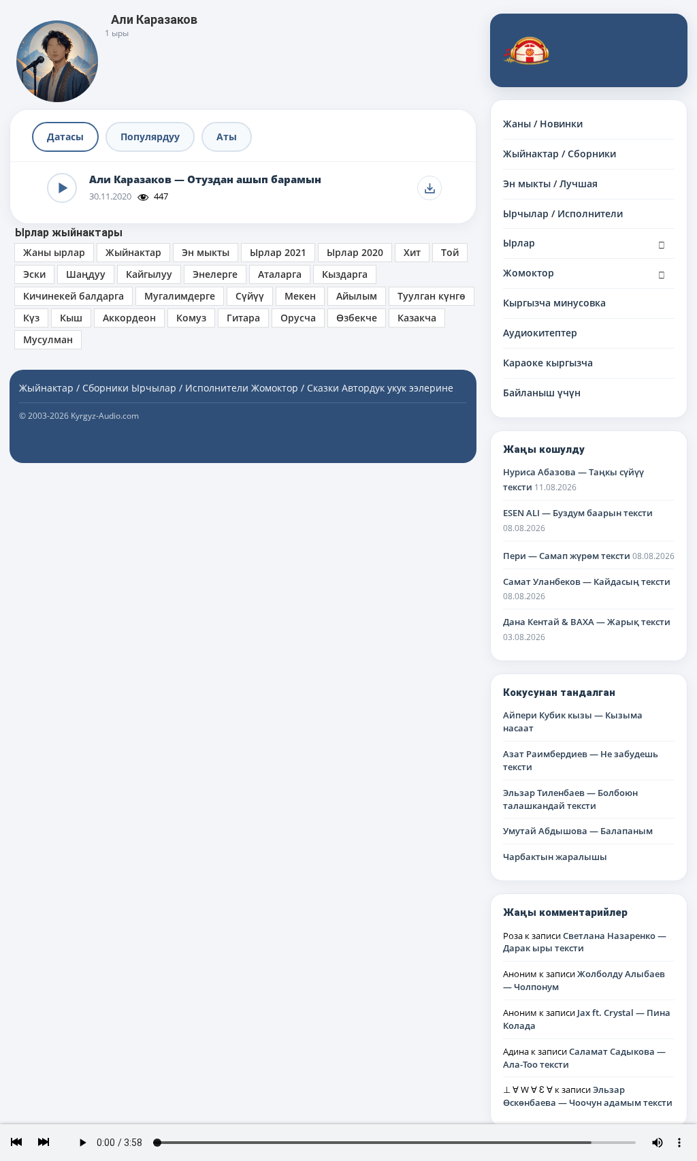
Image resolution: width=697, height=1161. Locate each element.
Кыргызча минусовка (554, 302)
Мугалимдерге (179, 295)
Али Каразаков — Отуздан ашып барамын (205, 179)
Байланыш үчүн (542, 392)
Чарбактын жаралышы (555, 856)
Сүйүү (250, 295)
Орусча (298, 317)
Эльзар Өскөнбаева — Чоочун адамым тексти (587, 1096)
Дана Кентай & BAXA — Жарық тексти (586, 622)
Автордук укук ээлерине (397, 387)
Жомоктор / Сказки (295, 387)
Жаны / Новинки (543, 123)
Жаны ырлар (54, 252)
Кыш (71, 317)
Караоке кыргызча (548, 362)
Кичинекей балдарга (73, 295)
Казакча (417, 317)
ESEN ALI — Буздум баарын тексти (578, 513)
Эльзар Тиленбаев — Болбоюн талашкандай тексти (570, 799)
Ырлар (519, 242)
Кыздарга (345, 274)
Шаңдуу (86, 274)
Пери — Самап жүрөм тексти (566, 556)
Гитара (243, 317)
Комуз (191, 317)
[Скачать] (429, 188)
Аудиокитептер (540, 332)
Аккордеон (129, 317)
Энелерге (215, 274)
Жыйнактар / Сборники (559, 153)
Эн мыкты (205, 252)
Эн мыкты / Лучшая (550, 183)
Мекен (300, 295)
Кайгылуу (149, 274)
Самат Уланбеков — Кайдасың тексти (586, 581)
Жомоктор (528, 272)
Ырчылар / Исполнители (563, 213)
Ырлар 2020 (355, 252)
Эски (34, 274)
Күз (31, 317)
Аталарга (280, 274)
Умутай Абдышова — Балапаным (578, 831)
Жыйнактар (133, 252)
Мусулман (48, 339)
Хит (412, 252)
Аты (226, 136)
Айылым (356, 295)
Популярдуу (150, 136)
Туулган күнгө (432, 295)
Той (450, 252)
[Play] (62, 188)
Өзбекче (356, 317)
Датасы (65, 136)
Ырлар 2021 (278, 252)
